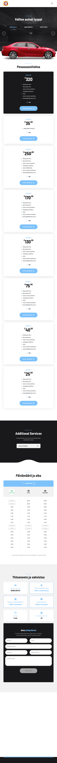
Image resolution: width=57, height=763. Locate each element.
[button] (4, 33)
